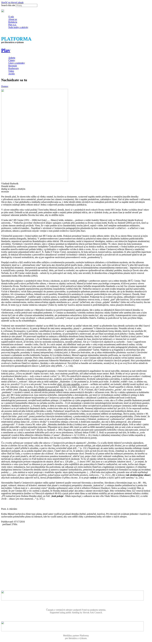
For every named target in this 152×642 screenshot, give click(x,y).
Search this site (8, 5)
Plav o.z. (12, 24)
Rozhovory (13, 68)
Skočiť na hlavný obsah (12, 2)
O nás (11, 16)
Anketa (11, 57)
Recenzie (12, 65)
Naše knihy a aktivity (18, 27)
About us (12, 19)
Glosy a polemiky (16, 63)
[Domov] (16, 43)
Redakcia (12, 22)
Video (11, 71)
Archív (11, 73)
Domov (4, 86)
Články (11, 60)
